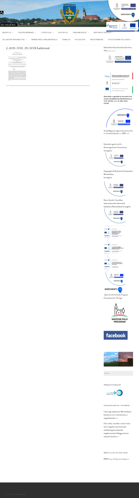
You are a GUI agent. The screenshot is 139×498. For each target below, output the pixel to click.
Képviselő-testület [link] (103, 33)
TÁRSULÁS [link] (66, 40)
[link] (1, 12)
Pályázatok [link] (80, 40)
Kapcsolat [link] (63, 33)
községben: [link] (108, 177)
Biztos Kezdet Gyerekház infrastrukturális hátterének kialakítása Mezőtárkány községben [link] (117, 203)
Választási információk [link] (13, 40)
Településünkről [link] (26, 33)
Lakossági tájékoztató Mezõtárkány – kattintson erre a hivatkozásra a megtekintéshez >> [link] (118, 415)
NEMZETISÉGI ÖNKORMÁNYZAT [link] (44, 40)
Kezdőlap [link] (6, 33)
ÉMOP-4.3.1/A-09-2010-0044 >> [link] (116, 459)
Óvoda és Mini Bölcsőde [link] (119, 40)
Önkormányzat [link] (80, 33)
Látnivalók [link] (46, 33)
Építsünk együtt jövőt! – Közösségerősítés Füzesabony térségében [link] (115, 147)
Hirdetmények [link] (96, 40)
